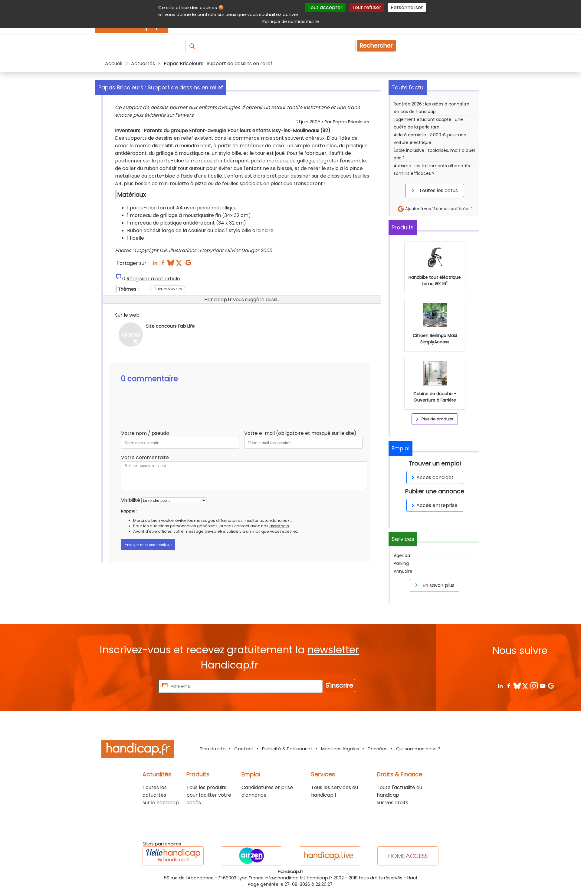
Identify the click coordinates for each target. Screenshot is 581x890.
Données (378, 748)
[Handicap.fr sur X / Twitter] (525, 685)
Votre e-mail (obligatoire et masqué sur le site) (300, 433)
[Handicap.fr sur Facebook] (508, 685)
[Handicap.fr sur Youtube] (542, 685)
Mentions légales (340, 748)
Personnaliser (407, 7)
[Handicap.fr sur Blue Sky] (517, 685)
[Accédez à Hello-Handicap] (173, 855)
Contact (244, 748)
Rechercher (376, 46)
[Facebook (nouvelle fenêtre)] (162, 264)
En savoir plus (438, 585)
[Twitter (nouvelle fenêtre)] (179, 264)
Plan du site (213, 748)
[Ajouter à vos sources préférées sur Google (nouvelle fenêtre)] (188, 264)
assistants (279, 525)
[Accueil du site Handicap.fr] (137, 750)
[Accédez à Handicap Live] (329, 855)
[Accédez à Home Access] (407, 855)
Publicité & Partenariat (287, 748)
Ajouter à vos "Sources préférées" (438, 208)
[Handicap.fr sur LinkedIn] (500, 685)
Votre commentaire (145, 457)
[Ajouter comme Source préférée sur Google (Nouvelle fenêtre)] (550, 685)
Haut (412, 878)
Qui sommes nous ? (418, 748)
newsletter (333, 650)
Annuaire (403, 571)
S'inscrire (339, 685)
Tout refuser (366, 7)
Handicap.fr (319, 878)
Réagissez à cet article (153, 278)
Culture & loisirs (167, 289)
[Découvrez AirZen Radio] (251, 855)
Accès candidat (435, 477)
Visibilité (130, 500)
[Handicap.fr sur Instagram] (533, 685)
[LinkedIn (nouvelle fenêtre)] (155, 264)
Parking (401, 563)
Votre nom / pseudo (145, 433)
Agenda (402, 555)
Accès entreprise (437, 505)
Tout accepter (325, 7)
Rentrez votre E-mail (132, 685)
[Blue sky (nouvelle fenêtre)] (170, 264)
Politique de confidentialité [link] (290, 21)
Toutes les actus (438, 190)
